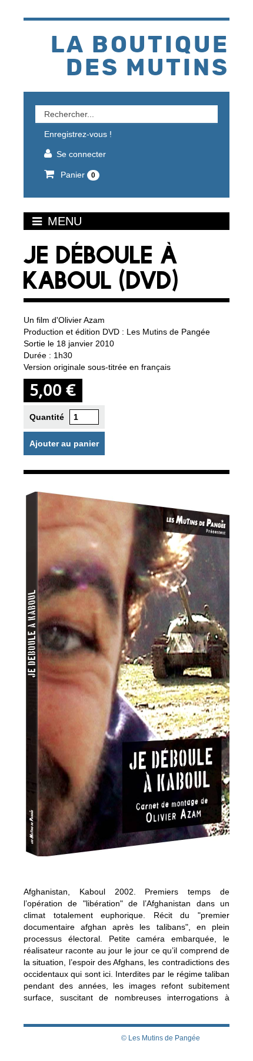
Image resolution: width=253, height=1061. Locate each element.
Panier (76, 174)
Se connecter (81, 154)
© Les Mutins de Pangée (160, 1038)
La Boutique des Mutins (140, 57)
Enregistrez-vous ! (78, 134)
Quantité (46, 417)
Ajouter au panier (64, 443)
